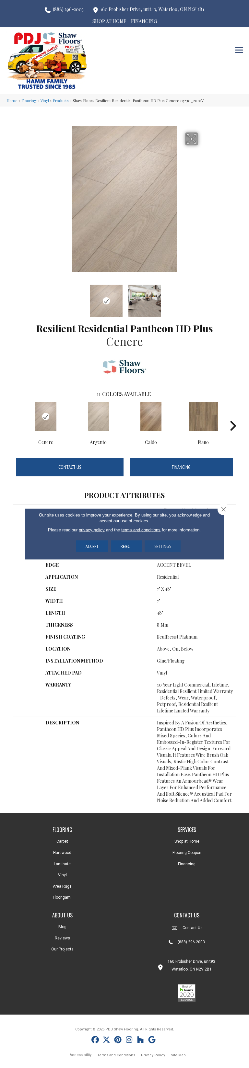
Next (202, 297)
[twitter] (106, 1040)
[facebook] (95, 1040)
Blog (62, 927)
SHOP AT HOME (109, 21)
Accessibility (80, 1055)
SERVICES (187, 830)
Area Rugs (62, 886)
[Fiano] (203, 416)
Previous (46, 297)
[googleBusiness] (152, 1040)
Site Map (178, 1055)
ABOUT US (62, 915)
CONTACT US (186, 915)
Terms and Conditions (116, 1055)
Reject (126, 546)
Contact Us (69, 467)
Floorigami (62, 897)
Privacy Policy (153, 1055)
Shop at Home (186, 841)
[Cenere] (45, 416)
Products (61, 100)
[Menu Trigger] (239, 49)
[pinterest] (118, 1040)
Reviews (62, 938)
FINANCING (144, 21)
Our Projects (62, 949)
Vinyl (45, 100)
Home (12, 100)
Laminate (62, 864)
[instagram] (129, 1040)
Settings (162, 546)
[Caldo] (150, 416)
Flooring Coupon (186, 852)
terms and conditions (140, 530)
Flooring (29, 100)
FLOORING (62, 830)
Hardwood (62, 852)
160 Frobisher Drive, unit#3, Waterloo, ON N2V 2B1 (152, 9)
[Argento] (98, 416)
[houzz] (140, 1040)
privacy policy (92, 530)
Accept (92, 546)
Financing (181, 467)
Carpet (62, 841)
